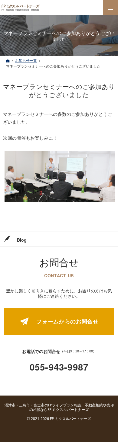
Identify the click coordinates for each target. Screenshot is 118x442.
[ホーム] (8, 61)
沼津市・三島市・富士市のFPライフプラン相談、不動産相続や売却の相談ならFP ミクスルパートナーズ (59, 407)
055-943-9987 (59, 367)
